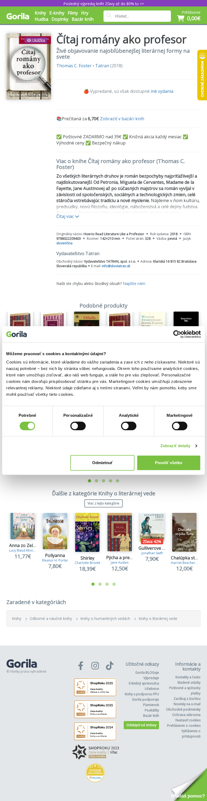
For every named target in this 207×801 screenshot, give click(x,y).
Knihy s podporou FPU (142, 694)
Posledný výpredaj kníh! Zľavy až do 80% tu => (103, 3)
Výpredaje (151, 678)
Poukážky (152, 710)
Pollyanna (55, 555)
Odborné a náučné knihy (51, 618)
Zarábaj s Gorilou (187, 698)
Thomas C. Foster (74, 66)
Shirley (87, 558)
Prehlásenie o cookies (184, 725)
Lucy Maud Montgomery (27, 550)
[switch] (78, 426)
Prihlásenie (191, 12)
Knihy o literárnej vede (158, 618)
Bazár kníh (83, 19)
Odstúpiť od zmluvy (141, 725)
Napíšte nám (134, 283)
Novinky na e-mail (187, 704)
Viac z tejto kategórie (103, 503)
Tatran (102, 66)
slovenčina (64, 243)
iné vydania (162, 91)
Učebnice (152, 688)
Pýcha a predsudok (125, 557)
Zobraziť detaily (175, 445)
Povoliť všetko (168, 462)
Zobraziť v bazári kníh (122, 119)
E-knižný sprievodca (144, 683)
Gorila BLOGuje (147, 672)
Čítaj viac (65, 216)
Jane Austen (120, 562)
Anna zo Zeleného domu (33, 545)
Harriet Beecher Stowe (188, 562)
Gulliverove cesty (155, 548)
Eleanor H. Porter (55, 560)
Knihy (16, 618)
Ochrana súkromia (186, 714)
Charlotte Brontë (87, 562)
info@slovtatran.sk (116, 266)
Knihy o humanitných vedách (105, 618)
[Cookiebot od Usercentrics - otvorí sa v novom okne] (177, 334)
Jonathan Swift (152, 553)
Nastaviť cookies (188, 720)
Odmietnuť (102, 462)
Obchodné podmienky (183, 709)
